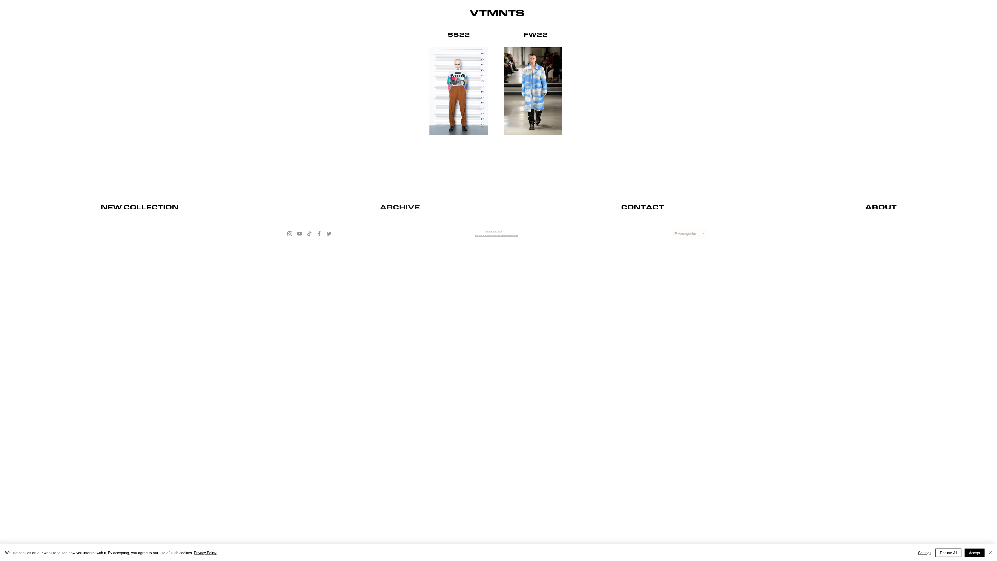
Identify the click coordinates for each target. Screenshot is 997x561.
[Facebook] (319, 233)
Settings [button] (924, 552)
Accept (974, 552)
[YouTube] (299, 233)
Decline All (948, 552)
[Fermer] (991, 553)
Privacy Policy (205, 552)
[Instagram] (289, 233)
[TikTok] (309, 233)
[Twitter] (329, 233)
